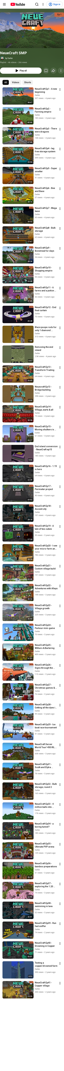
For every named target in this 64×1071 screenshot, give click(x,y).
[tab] (5, 82)
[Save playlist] (46, 71)
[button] (32, 30)
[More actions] (61, 71)
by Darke (9, 58)
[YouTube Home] (17, 4)
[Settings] (43, 4)
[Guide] (4, 4)
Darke (37, 95)
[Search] (37, 4)
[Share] (53, 71)
